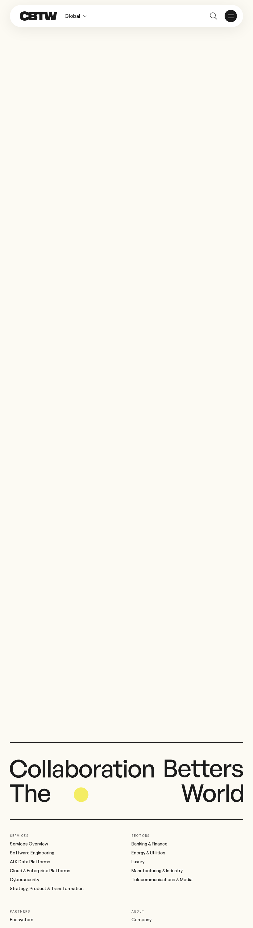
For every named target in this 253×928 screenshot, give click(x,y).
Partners (20, 911)
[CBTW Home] (38, 16)
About (138, 911)
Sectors (140, 835)
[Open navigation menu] (231, 16)
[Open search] (213, 16)
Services (19, 835)
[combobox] (79, 16)
